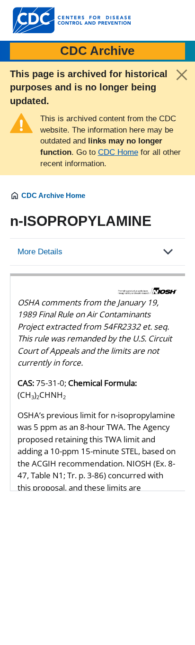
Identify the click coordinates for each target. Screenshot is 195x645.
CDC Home (118, 152)
